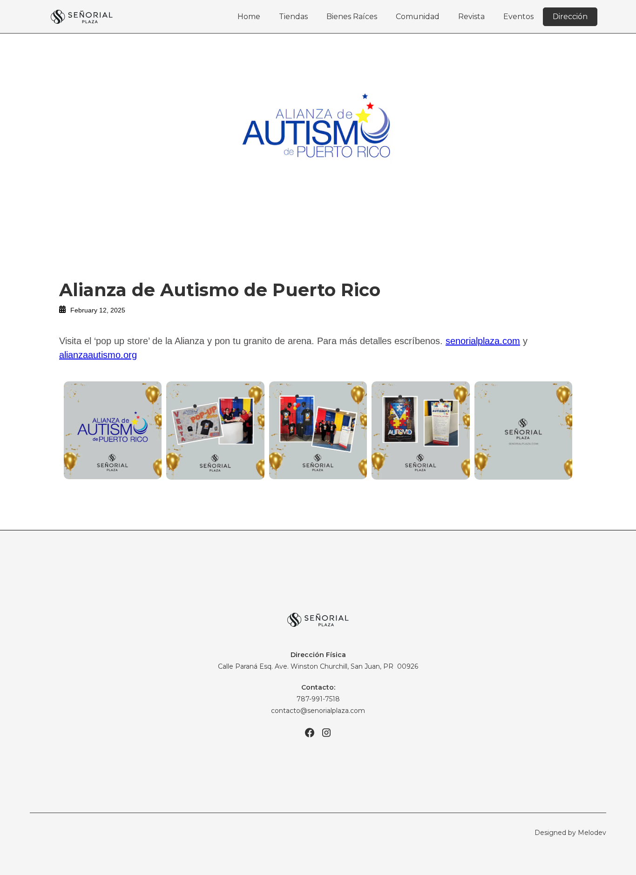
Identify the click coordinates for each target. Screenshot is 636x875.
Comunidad (418, 16)
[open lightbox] (113, 430)
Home (248, 16)
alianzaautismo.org (98, 355)
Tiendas (293, 16)
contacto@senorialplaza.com (318, 710)
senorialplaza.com (483, 341)
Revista (471, 16)
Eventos (518, 16)
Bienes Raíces (351, 16)
